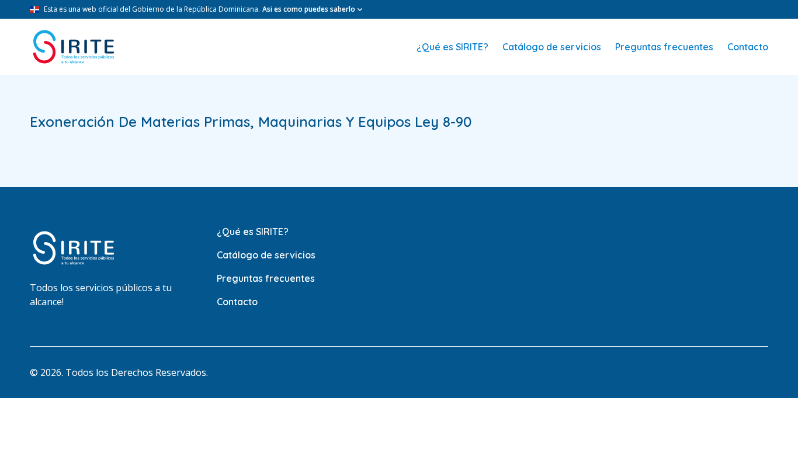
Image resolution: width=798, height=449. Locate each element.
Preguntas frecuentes (664, 47)
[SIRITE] (73, 46)
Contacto (747, 47)
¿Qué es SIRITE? (452, 47)
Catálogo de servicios (551, 47)
